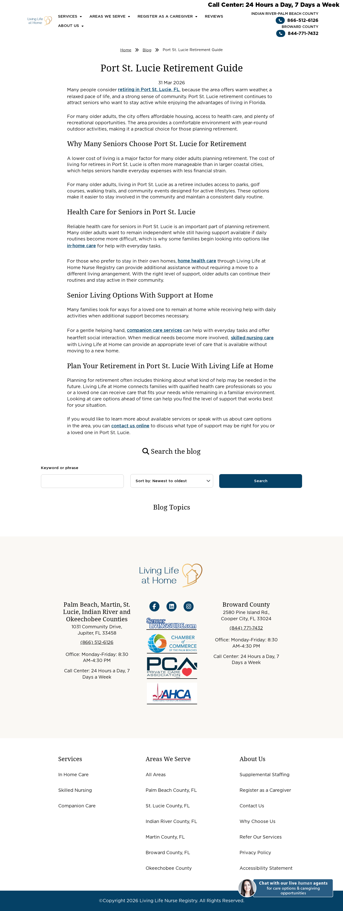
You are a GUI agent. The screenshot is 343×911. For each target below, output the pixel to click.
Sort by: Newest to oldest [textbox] (161, 481)
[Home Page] (40, 20)
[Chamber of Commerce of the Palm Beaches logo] (172, 643)
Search (260, 481)
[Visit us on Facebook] (154, 606)
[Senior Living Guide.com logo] (171, 623)
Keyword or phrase (59, 468)
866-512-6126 (302, 20)
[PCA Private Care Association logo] (172, 668)
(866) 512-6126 (96, 642)
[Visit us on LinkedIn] (171, 606)
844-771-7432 (303, 33)
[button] (284, 888)
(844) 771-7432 (246, 628)
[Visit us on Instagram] (189, 606)
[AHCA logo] (172, 693)
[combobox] (171, 481)
